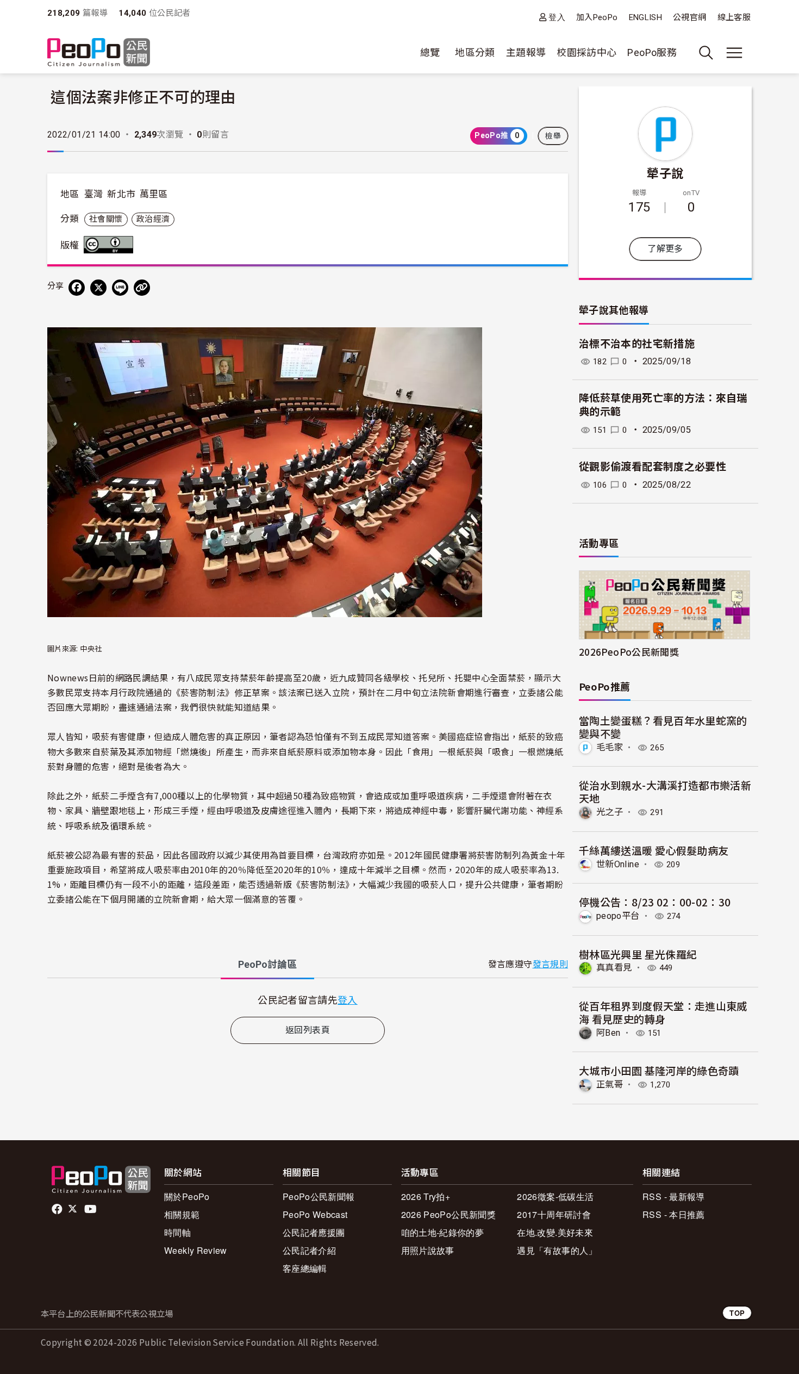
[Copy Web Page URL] (142, 287)
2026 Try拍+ (426, 1196)
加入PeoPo (597, 17)
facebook (58, 1209)
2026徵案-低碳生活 (555, 1196)
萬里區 (154, 194)
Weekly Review (195, 1250)
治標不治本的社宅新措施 (637, 344)
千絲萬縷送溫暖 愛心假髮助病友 (653, 850)
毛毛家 (609, 747)
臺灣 (93, 194)
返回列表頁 (307, 1030)
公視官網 (689, 17)
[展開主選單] (734, 53)
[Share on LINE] (120, 287)
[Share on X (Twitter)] (98, 287)
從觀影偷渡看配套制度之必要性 (652, 467)
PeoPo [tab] (267, 964)
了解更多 (665, 249)
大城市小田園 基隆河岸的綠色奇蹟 (659, 1070)
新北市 (121, 194)
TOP (737, 1313)
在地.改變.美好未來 (555, 1232)
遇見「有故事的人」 (557, 1250)
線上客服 (734, 17)
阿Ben (608, 1033)
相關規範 (181, 1214)
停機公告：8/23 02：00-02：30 (655, 901)
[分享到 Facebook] (76, 287)
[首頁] (98, 53)
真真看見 (614, 967)
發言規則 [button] (550, 964)
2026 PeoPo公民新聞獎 (448, 1214)
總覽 (430, 52)
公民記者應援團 (314, 1232)
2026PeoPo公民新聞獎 (629, 651)
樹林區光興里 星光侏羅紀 (638, 954)
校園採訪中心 (586, 52)
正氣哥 (609, 1084)
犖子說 (665, 172)
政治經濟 (153, 219)
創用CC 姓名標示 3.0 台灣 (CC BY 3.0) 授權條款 (111, 244)
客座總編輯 (305, 1268)
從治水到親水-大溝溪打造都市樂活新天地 (665, 791)
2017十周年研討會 (554, 1214)
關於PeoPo (187, 1196)
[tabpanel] (307, 999)
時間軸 (177, 1232)
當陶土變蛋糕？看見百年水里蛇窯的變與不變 (663, 727)
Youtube (91, 1209)
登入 (556, 17)
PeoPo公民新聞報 (319, 1196)
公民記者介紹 (309, 1250)
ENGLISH (646, 17)
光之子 (609, 812)
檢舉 (553, 136)
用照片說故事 (427, 1250)
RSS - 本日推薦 (673, 1214)
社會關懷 (105, 219)
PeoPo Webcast (315, 1214)
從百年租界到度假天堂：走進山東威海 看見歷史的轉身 (663, 1012)
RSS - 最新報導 (673, 1196)
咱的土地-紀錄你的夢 (442, 1232)
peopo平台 (618, 916)
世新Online (617, 864)
